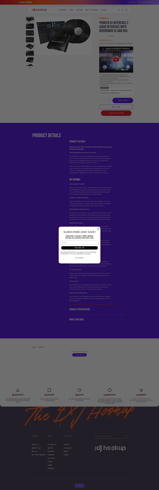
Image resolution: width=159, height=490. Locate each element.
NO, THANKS (79, 257)
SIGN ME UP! (79, 248)
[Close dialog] (98, 229)
